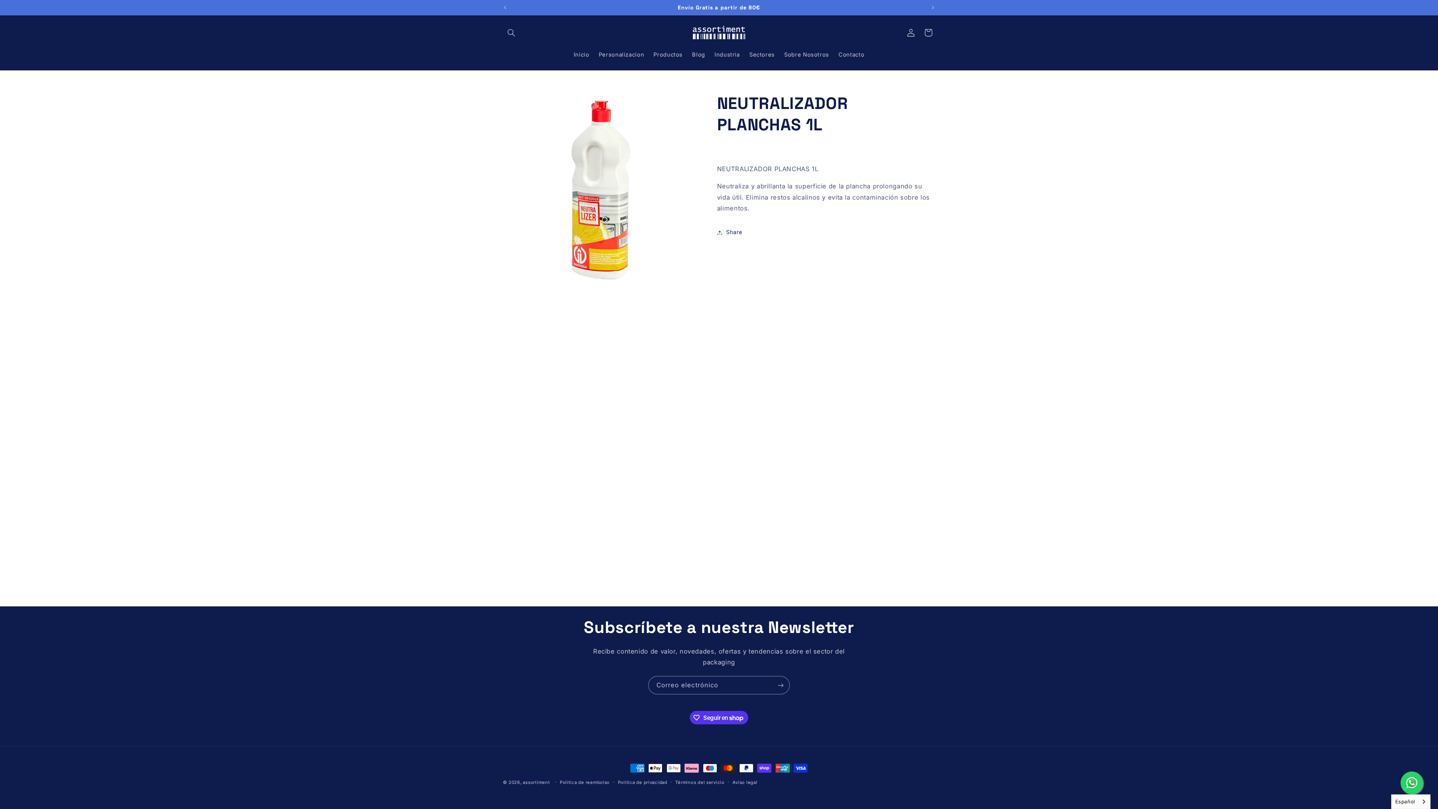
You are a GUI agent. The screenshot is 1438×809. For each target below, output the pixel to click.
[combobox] (1411, 801)
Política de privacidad (642, 782)
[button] (511, 32)
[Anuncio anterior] (505, 7)
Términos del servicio (699, 782)
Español (1405, 802)
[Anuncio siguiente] (933, 7)
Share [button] (734, 232)
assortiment (536, 782)
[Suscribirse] (780, 685)
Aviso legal (744, 782)
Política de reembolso (585, 782)
